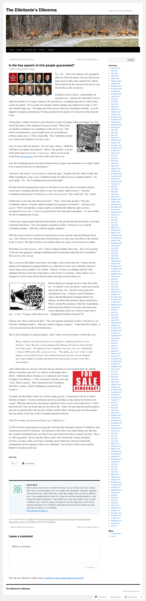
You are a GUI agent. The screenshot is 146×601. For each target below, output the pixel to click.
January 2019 (115, 294)
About (19, 49)
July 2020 (114, 248)
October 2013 (115, 456)
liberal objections (84, 519)
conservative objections (52, 519)
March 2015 (115, 412)
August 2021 (115, 214)
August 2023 (115, 153)
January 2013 (115, 479)
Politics (42, 49)
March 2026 (115, 78)
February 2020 (116, 261)
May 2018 (114, 315)
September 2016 (116, 366)
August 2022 (115, 184)
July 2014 (114, 433)
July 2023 (114, 155)
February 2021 (116, 230)
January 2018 (115, 325)
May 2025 (114, 104)
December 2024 (116, 117)
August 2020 (115, 245)
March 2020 (115, 258)
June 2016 (114, 374)
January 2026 (115, 83)
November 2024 (116, 119)
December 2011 (116, 513)
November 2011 (116, 515)
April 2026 (114, 76)
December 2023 (116, 145)
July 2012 (114, 495)
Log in (113, 536)
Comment (90, 567)
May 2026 (114, 73)
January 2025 (115, 114)
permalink (51, 522)
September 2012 (116, 490)
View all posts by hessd (37, 510)
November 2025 (116, 88)
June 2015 (114, 405)
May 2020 (114, 253)
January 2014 (115, 448)
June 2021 (114, 220)
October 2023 (115, 150)
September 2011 (116, 520)
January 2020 (115, 263)
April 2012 (114, 502)
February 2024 (116, 140)
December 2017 (116, 328)
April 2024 (114, 137)
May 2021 (114, 222)
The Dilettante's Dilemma (31, 10)
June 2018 (114, 312)
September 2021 (116, 212)
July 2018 (114, 310)
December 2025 (116, 86)
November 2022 (116, 176)
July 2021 (114, 217)
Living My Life (30, 49)
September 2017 (116, 335)
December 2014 (116, 420)
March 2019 (115, 289)
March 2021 (115, 227)
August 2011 (115, 523)
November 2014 (116, 423)
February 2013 (116, 477)
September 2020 (116, 243)
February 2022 (116, 199)
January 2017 (115, 356)
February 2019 (116, 292)
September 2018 (116, 304)
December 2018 (116, 297)
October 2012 (115, 487)
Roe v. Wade (31, 522)
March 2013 (115, 474)
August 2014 (115, 430)
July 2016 (114, 371)
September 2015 (116, 397)
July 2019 (114, 279)
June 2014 (114, 436)
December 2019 (116, 266)
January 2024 (115, 142)
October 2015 (115, 394)
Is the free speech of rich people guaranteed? (42, 65)
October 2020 (115, 240)
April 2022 (114, 194)
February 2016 (116, 384)
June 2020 (114, 250)
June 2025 (114, 101)
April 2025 (114, 106)
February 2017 (116, 353)
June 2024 (114, 132)
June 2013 (114, 466)
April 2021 (114, 225)
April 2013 (114, 472)
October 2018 (115, 302)
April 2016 (114, 379)
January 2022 (115, 202)
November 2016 (116, 361)
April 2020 (114, 256)
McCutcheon (14, 522)
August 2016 (115, 369)
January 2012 (115, 510)
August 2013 (115, 461)
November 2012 (116, 484)
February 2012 (116, 508)
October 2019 (115, 271)
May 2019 (114, 284)
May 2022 (114, 191)
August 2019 (115, 276)
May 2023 (114, 160)
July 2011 (114, 526)
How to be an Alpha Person (88, 59)
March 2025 (115, 109)
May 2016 (114, 376)
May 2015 (114, 407)
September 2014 (116, 428)
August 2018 (115, 307)
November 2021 (116, 207)
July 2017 (114, 340)
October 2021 (115, 209)
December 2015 (116, 389)
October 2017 (115, 333)
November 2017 (116, 330)
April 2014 (114, 441)
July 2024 (114, 130)
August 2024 (115, 127)
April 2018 (114, 317)
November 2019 (116, 268)
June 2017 (114, 343)
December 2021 (116, 204)
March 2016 (115, 382)
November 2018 (116, 299)
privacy (22, 522)
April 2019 (114, 286)
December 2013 (116, 451)
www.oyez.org (26, 156)
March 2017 (115, 351)
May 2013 (114, 469)
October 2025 (115, 91)
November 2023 (116, 148)
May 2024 (114, 135)
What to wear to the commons (21, 59)
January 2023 (115, 171)
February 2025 (116, 112)
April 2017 (114, 348)
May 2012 (114, 500)
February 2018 (116, 322)
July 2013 (114, 464)
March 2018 (115, 320)
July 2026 (114, 70)
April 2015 (114, 410)
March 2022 (115, 196)
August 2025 (115, 96)
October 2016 (115, 364)
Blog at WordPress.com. (131, 591)
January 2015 (115, 418)
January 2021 (115, 232)
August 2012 (115, 492)
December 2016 (116, 358)
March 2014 (115, 443)
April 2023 (114, 163)
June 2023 (114, 158)
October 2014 (115, 425)
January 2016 (115, 387)
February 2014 (116, 446)
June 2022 (114, 189)
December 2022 (116, 173)
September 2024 (116, 124)
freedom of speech (69, 519)
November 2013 (116, 454)
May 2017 (114, 346)
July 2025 (114, 99)
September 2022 (116, 181)
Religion (51, 49)
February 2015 (116, 415)
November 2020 (116, 238)
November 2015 (116, 392)
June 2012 (114, 497)
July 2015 (114, 402)
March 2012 (115, 505)
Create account (116, 533)
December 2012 (116, 482)
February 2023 (116, 168)
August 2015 (115, 400)
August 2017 (115, 338)
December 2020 (116, 235)
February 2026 (116, 81)
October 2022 (115, 178)
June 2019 (114, 281)
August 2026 (115, 68)
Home (11, 49)
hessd (32, 69)
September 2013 (116, 459)
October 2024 (115, 122)
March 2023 (115, 166)
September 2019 (116, 274)
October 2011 (115, 518)
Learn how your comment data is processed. (64, 577)
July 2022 (114, 186)
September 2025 (116, 94)
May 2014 (114, 438)
